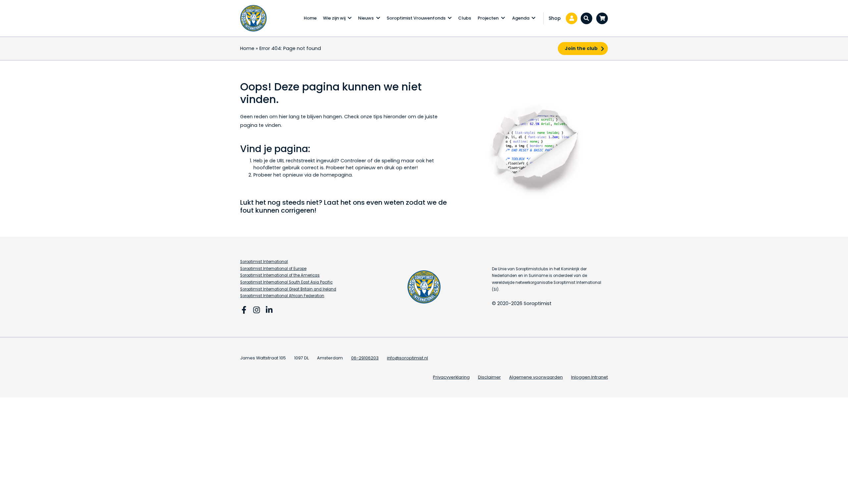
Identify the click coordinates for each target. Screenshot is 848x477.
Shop (555, 18)
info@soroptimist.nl (407, 358)
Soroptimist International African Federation (282, 295)
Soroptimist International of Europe (273, 268)
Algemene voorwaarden (536, 377)
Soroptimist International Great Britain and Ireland (288, 289)
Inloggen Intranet (589, 377)
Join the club (581, 48)
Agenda (520, 18)
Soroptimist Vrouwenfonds (416, 18)
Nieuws (366, 18)
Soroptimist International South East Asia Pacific (286, 282)
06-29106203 (365, 358)
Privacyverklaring (451, 377)
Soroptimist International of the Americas (280, 275)
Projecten (488, 18)
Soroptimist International (264, 261)
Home (310, 18)
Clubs (464, 18)
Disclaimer (489, 377)
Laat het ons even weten (364, 202)
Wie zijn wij (334, 18)
